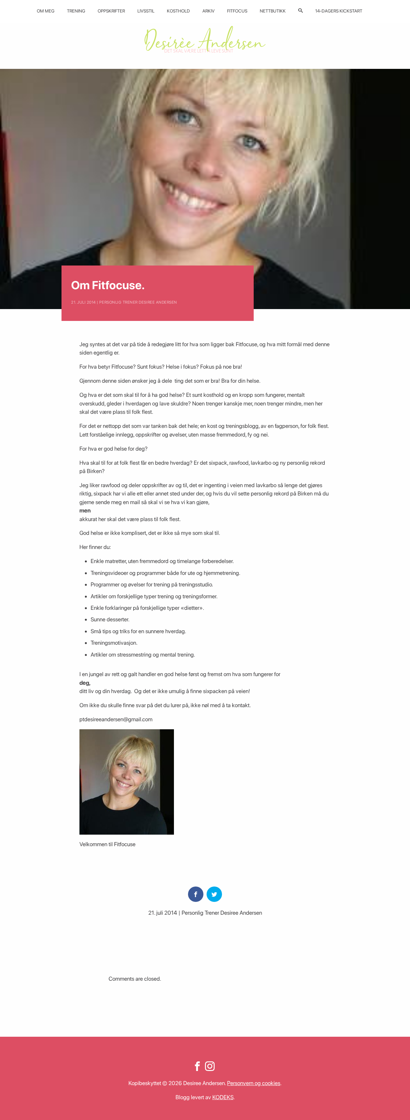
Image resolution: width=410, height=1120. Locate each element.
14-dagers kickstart (338, 10)
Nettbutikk (273, 10)
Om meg (45, 10)
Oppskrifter (111, 10)
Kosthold (178, 10)
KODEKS (223, 1097)
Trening (76, 10)
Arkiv (208, 10)
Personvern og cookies (253, 1083)
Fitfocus (237, 10)
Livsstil (145, 10)
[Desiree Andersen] (205, 39)
